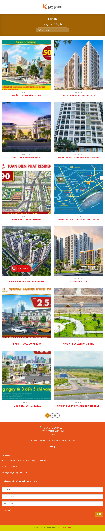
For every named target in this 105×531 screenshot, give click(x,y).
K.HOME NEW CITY (78, 282)
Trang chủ (47, 24)
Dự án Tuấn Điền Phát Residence (26, 219)
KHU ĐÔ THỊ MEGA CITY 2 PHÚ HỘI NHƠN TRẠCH (78, 406)
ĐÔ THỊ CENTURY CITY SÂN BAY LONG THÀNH (78, 219)
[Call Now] (13, 269)
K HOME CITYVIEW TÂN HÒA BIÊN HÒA (26, 282)
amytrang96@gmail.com (15, 472)
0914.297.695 (10, 466)
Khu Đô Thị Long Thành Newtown (26, 406)
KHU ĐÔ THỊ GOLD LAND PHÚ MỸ (26, 344)
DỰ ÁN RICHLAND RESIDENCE (26, 157)
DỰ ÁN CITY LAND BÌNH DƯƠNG (26, 95)
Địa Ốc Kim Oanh (64, 527)
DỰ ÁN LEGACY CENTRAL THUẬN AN (78, 95)
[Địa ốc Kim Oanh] (52, 7)
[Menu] (4, 7)
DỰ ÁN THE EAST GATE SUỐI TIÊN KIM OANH (78, 157)
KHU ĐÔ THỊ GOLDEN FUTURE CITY (78, 344)
